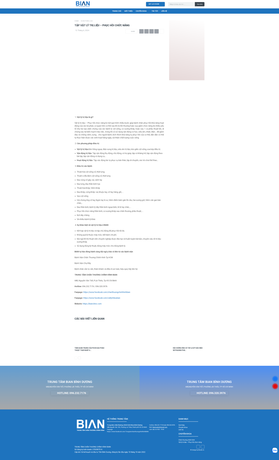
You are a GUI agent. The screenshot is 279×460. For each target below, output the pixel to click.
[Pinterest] (151, 31)
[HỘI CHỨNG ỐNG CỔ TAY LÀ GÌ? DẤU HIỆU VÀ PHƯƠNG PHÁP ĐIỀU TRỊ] (189, 334)
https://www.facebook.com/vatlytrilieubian (101, 298)
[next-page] (79, 357)
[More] (161, 31)
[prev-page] (76, 357)
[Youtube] (202, 447)
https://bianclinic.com (92, 304)
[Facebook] (141, 31)
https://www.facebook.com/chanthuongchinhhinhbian (106, 292)
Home (77, 21)
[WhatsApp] (156, 31)
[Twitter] (146, 31)
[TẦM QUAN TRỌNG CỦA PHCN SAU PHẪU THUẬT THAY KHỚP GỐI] (90, 334)
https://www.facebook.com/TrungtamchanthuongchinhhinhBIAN (128, 431)
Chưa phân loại (87, 21)
